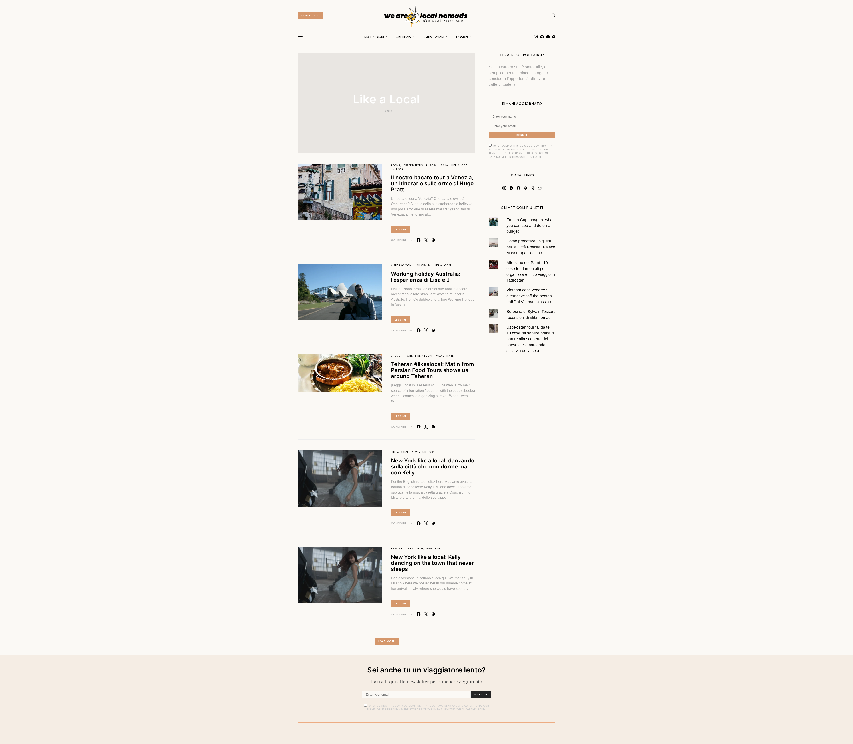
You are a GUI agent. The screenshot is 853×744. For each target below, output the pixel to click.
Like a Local (460, 165)
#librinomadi (433, 36)
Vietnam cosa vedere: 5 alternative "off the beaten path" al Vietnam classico (529, 296)
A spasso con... (402, 265)
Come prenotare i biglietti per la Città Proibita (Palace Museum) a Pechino (530, 247)
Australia (424, 265)
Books (395, 165)
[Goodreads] (533, 188)
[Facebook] (548, 36)
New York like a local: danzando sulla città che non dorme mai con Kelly (432, 466)
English (462, 36)
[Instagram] (536, 36)
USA (432, 452)
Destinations (413, 165)
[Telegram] (542, 36)
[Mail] (540, 188)
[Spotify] (553, 36)
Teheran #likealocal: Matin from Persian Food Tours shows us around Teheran (432, 370)
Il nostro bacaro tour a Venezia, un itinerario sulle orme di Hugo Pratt (432, 183)
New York (419, 452)
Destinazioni (374, 36)
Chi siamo (403, 36)
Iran (409, 356)
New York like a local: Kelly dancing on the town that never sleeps (432, 563)
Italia (444, 165)
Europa (431, 165)
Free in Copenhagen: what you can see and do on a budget (530, 225)
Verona (398, 169)
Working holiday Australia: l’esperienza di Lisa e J (426, 277)
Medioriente (445, 356)
